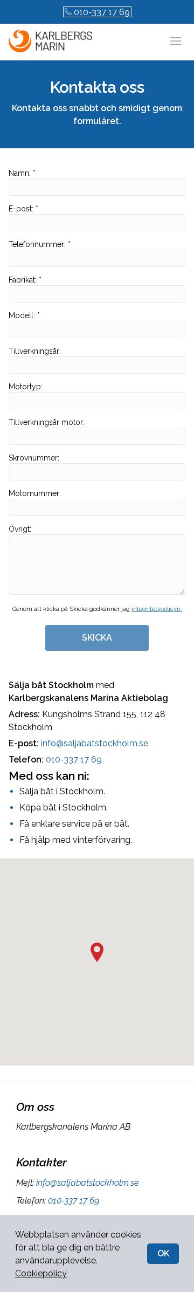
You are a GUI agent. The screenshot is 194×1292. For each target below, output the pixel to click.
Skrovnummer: (34, 457)
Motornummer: (35, 493)
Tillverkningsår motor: (47, 422)
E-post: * (23, 208)
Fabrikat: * (25, 280)
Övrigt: (20, 529)
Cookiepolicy (41, 1273)
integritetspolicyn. (156, 609)
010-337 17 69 (102, 12)
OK (163, 1253)
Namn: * (22, 173)
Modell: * (24, 315)
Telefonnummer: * (40, 244)
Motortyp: (26, 386)
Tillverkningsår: (35, 351)
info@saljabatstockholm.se (94, 743)
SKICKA (97, 638)
